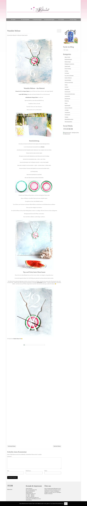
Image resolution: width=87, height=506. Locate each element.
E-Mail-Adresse (28, 470)
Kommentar (9, 456)
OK (65, 503)
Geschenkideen (68, 80)
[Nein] (85, 503)
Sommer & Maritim (22, 33)
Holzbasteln (67, 89)
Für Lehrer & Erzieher (69, 75)
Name (8, 470)
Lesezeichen (67, 96)
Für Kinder (67, 73)
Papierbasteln (67, 105)
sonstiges (67, 110)
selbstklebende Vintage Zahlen (31, 97)
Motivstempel (67, 98)
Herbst (66, 84)
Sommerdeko (39, 282)
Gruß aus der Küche (69, 82)
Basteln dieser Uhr (17, 338)
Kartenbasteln (67, 91)
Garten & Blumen (68, 77)
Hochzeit (66, 87)
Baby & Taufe (67, 57)
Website (45, 470)
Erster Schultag (68, 68)
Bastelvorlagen (68, 61)
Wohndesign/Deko (68, 121)
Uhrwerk (42, 146)
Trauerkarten (67, 112)
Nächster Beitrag (57, 446)
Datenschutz (9, 489)
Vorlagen (66, 117)
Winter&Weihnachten (69, 119)
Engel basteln (67, 66)
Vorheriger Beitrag (11, 446)
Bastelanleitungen (16, 33)
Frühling (66, 70)
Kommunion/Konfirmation (70, 94)
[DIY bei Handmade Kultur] (71, 133)
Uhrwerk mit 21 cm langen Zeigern (22, 91)
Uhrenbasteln (27, 33)
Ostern (66, 103)
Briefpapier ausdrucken (69, 64)
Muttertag (67, 100)
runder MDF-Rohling (23, 94)
